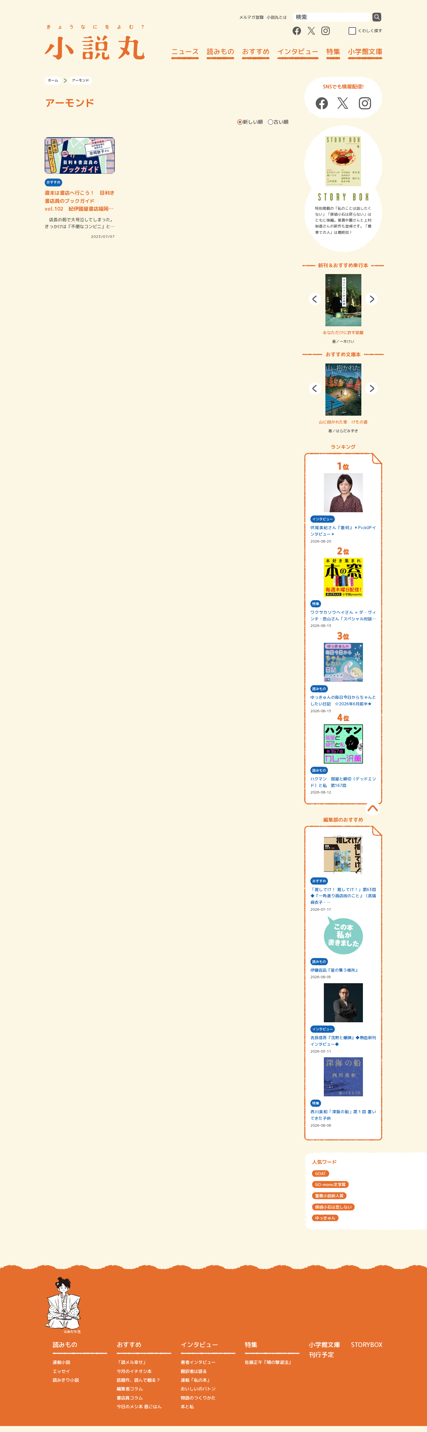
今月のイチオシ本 (134, 1371)
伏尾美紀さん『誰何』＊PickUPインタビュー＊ (343, 531)
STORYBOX (366, 1344)
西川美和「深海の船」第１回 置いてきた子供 (343, 1115)
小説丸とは (277, 17)
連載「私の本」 (196, 1380)
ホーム (53, 80)
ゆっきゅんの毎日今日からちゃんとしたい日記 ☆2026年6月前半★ (343, 700)
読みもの (220, 51)
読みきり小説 (66, 1380)
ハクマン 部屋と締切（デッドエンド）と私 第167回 (343, 782)
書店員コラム (130, 1398)
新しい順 (253, 121)
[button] (315, 299)
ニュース (185, 51)
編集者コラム (130, 1389)
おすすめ (255, 51)
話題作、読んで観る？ (138, 1380)
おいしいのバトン (198, 1389)
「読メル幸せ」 (132, 1362)
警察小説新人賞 (329, 1196)
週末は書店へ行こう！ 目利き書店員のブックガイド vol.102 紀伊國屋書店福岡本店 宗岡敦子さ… (80, 201)
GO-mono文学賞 (330, 1184)
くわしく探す (370, 30)
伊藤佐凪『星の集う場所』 (334, 970)
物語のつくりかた (198, 1398)
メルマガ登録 (251, 17)
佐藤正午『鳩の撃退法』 (269, 1362)
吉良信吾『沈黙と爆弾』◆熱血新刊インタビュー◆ (343, 1041)
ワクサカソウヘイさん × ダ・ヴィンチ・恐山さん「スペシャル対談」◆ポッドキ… (343, 615)
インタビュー (298, 51)
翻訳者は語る (194, 1371)
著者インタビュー (198, 1362)
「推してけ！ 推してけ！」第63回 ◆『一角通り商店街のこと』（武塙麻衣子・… (343, 896)
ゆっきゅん (325, 1218)
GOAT (320, 1173)
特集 (333, 51)
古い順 (281, 121)
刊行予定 (321, 1354)
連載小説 (61, 1362)
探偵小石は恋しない (333, 1207)
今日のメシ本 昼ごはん (139, 1406)
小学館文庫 (365, 51)
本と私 (187, 1406)
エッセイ (61, 1371)
